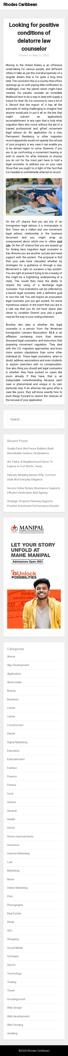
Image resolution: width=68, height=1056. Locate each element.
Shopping (13, 939)
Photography (15, 905)
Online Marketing (17, 888)
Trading (11, 982)
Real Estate (14, 913)
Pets (10, 896)
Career (11, 708)
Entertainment (16, 759)
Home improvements (20, 836)
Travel (11, 990)
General (12, 810)
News (10, 879)
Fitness (11, 785)
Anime (11, 656)
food (10, 793)
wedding (12, 1033)
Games (11, 802)
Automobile (14, 682)
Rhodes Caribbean (20, 4)
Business (13, 699)
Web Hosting (15, 1025)
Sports (11, 965)
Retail (10, 922)
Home (11, 827)
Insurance (13, 845)
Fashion (12, 768)
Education (13, 750)
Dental (11, 733)
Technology (14, 973)
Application (14, 673)
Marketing (13, 870)
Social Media (15, 948)
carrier (11, 716)
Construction (15, 725)
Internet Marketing (18, 853)
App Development (18, 665)
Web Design (14, 1007)
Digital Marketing (17, 742)
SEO (9, 930)
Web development (18, 1016)
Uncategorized (16, 999)
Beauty (11, 690)
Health (11, 819)
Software (13, 956)
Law (9, 862)
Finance (12, 776)
